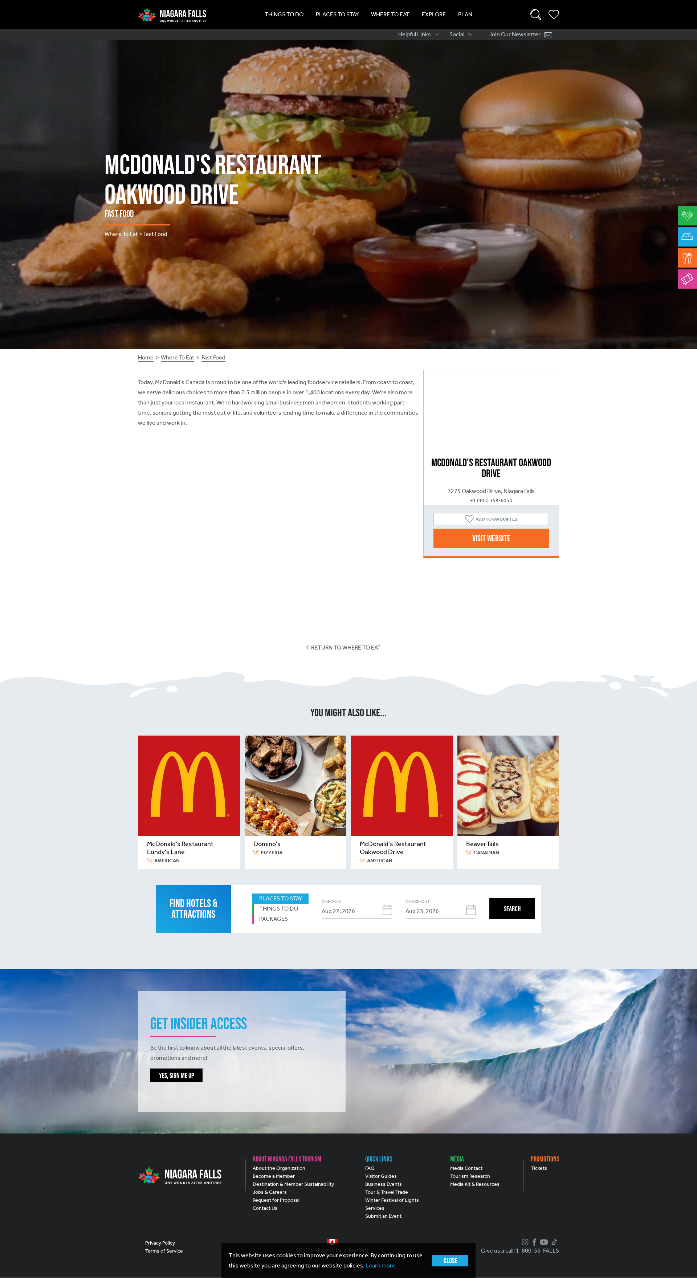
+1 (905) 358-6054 (491, 500)
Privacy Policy (160, 1243)
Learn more (380, 1265)
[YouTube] (543, 1242)
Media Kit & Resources (475, 1184)
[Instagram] (524, 1242)
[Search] (535, 14)
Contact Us (265, 1208)
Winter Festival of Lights (392, 1200)
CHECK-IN (331, 901)
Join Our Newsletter (515, 34)
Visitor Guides (381, 1176)
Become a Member (274, 1176)
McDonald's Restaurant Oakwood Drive (393, 848)
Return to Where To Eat (346, 647)
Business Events (383, 1184)
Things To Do (284, 14)
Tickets (539, 1168)
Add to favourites (496, 519)
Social (456, 34)
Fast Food (213, 357)
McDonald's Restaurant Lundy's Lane (180, 848)
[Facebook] (533, 1242)
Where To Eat (390, 14)
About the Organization (279, 1168)
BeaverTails (482, 844)
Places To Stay (337, 14)
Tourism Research (470, 1176)
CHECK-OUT (417, 901)
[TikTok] (553, 1242)
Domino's (267, 844)
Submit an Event (383, 1216)
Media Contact (466, 1168)
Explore (434, 14)
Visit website (491, 538)
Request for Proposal (276, 1200)
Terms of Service (164, 1251)
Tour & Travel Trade (386, 1192)
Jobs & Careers (270, 1192)
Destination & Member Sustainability (293, 1184)
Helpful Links (414, 34)
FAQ (370, 1168)
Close (450, 1261)
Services (374, 1208)
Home (146, 357)
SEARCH (512, 909)
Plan (465, 14)
